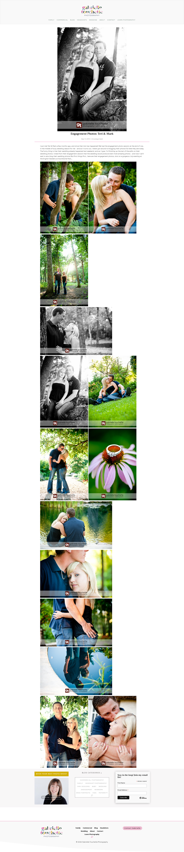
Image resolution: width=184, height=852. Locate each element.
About (102, 20)
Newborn (99, 789)
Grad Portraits (83, 793)
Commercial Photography (92, 780)
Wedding (93, 20)
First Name (121, 783)
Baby (94, 786)
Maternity (103, 793)
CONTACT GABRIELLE (51, 797)
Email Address (123, 790)
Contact (111, 20)
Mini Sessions (83, 786)
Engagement (86, 789)
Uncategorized (97, 139)
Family (51, 20)
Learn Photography (126, 20)
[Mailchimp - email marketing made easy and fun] (143, 799)
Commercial (62, 20)
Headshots (82, 20)
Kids (94, 793)
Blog (72, 20)
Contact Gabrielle (132, 828)
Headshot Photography (96, 783)
